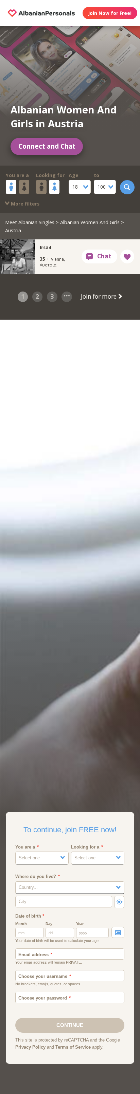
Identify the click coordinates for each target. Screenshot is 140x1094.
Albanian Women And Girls (90, 222)
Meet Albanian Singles (29, 222)
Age (73, 175)
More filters (24, 203)
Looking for (50, 175)
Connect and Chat (46, 146)
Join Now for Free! (110, 13)
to (96, 175)
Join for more (99, 296)
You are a (17, 175)
